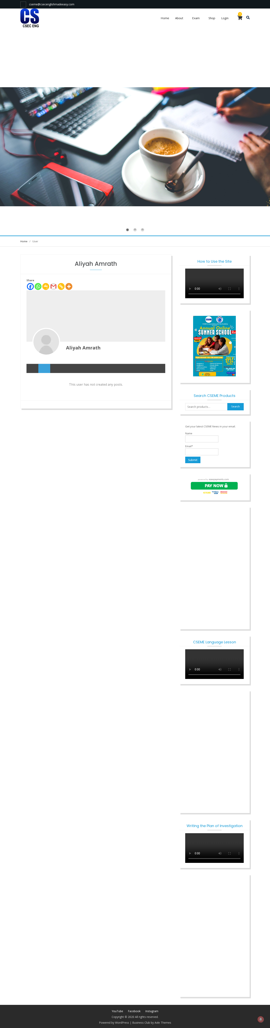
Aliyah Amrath (83, 347)
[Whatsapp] (38, 286)
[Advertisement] (135, 57)
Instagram (151, 1011)
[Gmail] (53, 286)
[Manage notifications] (261, 1019)
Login (224, 18)
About (179, 18)
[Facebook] (30, 286)
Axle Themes (163, 1022)
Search (235, 406)
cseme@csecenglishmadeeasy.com (51, 4)
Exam (196, 18)
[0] (239, 18)
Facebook (134, 1011)
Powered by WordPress (114, 1022)
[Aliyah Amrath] (46, 342)
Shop (212, 18)
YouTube (117, 1011)
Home (165, 18)
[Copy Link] (61, 286)
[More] (68, 286)
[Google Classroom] (45, 286)
